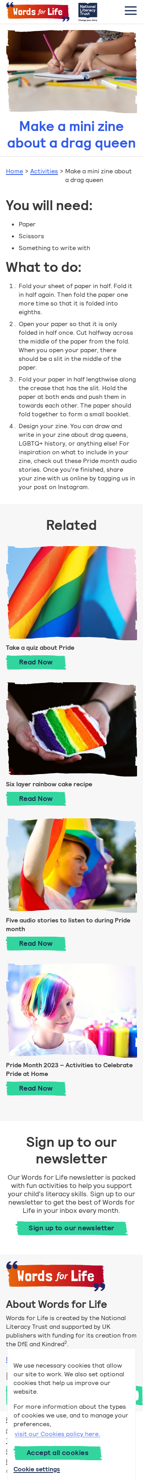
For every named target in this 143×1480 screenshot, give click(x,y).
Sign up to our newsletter (71, 1228)
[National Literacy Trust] (88, 12)
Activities (44, 171)
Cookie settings (37, 1469)
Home (14, 171)
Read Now (42, 661)
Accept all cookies (58, 1452)
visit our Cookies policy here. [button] (57, 1434)
